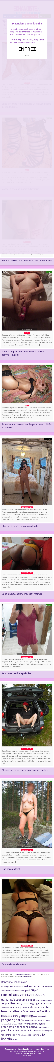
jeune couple (5, 1024)
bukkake (27, 986)
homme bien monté (44, 1020)
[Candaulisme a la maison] (27, 911)
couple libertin (10, 1003)
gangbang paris (12, 1020)
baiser (16, 987)
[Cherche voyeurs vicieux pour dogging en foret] (27, 716)
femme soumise (9, 1015)
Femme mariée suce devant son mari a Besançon (27, 260)
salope (23, 1035)
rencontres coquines (23, 974)
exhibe (41, 1003)
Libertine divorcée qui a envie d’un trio (20, 526)
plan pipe (46, 1027)
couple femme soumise (44, 1000)
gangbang (26, 1016)
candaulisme (38, 986)
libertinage (13, 1024)
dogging (33, 1003)
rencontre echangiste (43, 1030)
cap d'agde (5, 990)
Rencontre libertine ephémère (16, 673)
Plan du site (27, 1055)
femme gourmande (21, 1007)
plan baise (39, 1027)
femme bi (48, 1004)
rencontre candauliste (23, 1030)
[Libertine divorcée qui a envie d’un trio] (27, 472)
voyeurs (15, 1039)
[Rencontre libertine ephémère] (27, 630)
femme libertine (41, 1007)
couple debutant (25, 994)
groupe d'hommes (30, 1020)
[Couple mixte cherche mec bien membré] (27, 554)
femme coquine (6, 1007)
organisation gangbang (36, 1024)
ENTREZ (27, 49)
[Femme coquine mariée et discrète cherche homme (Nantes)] (27, 301)
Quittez (27, 55)
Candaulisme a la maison (14, 964)
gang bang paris (39, 1016)
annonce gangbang (7, 987)
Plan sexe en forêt (11, 869)
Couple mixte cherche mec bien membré (22, 594)
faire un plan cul (25, 976)
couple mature (24, 1004)
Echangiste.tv (10, 1049)
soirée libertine (32, 1035)
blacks (20, 987)
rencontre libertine (10, 1034)
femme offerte (11, 1011)
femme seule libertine (36, 1011)
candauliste (48, 986)
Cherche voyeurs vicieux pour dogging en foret (25, 770)
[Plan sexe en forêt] (27, 815)
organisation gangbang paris (18, 1026)
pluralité (6, 1030)
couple (25, 990)
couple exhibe (27, 999)
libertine (22, 1023)
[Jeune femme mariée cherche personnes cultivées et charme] (27, 385)
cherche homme (15, 990)
